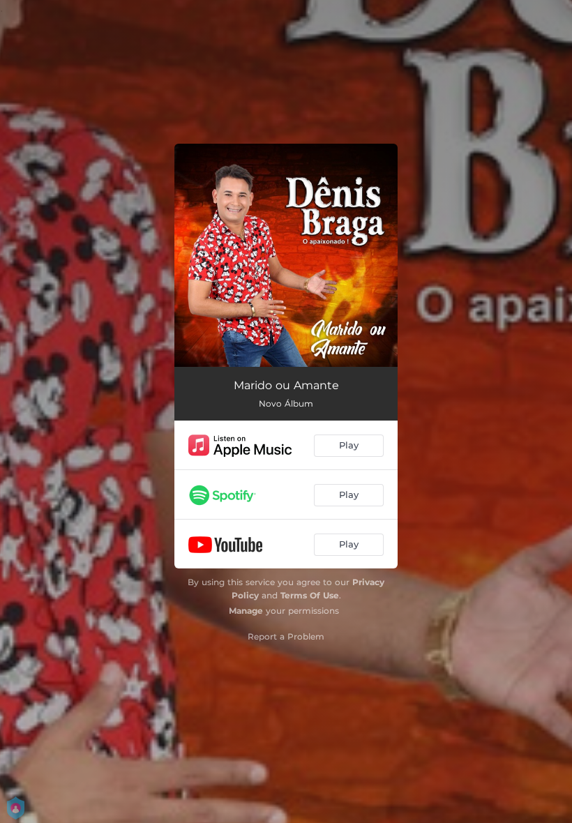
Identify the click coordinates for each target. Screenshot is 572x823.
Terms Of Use (309, 595)
